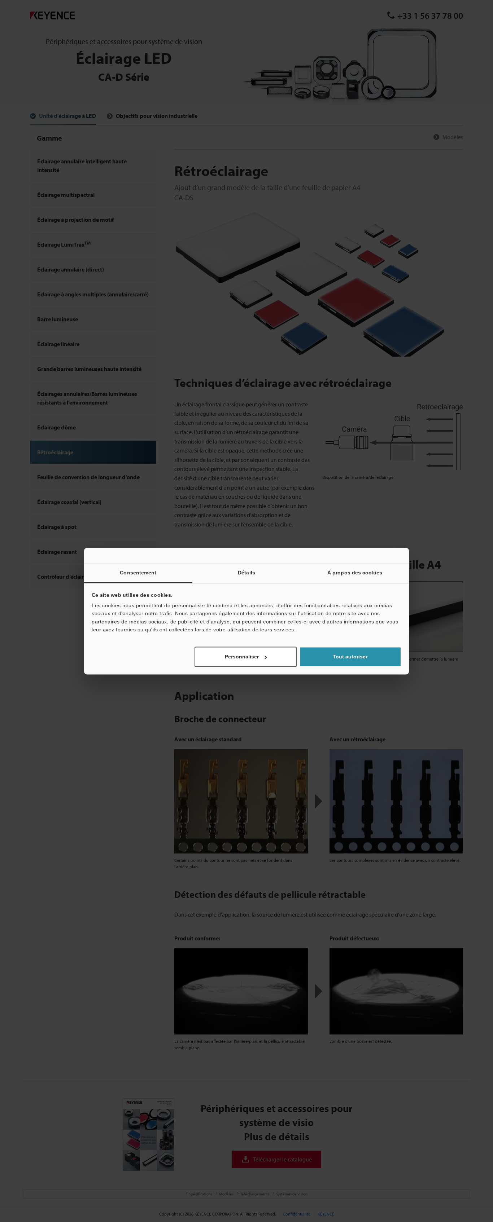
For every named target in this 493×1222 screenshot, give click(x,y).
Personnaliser (242, 656)
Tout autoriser (350, 656)
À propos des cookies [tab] (354, 572)
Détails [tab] (246, 572)
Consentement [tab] (138, 572)
